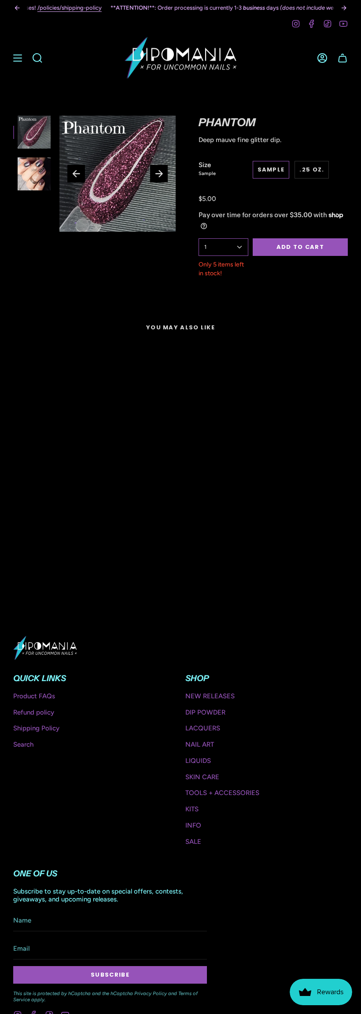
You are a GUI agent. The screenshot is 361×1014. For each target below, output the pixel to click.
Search (23, 744)
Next (159, 173)
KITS (192, 809)
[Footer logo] (45, 648)
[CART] (342, 58)
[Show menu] (17, 58)
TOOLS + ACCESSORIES (222, 793)
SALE (193, 842)
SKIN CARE (202, 777)
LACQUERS (202, 728)
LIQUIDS (198, 761)
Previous (76, 173)
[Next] (344, 8)
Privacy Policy (150, 993)
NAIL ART (199, 744)
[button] (37, 58)
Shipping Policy (36, 728)
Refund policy (33, 712)
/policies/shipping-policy (69, 7)
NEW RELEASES (210, 696)
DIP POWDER (205, 712)
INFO (193, 825)
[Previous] (17, 8)
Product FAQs (34, 696)
